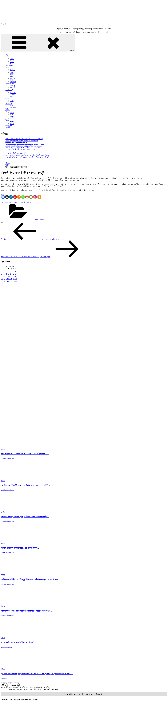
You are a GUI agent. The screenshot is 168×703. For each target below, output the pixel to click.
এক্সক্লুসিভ (8, 125)
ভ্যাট (11, 96)
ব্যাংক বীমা (13, 93)
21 (14, 279)
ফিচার (7, 120)
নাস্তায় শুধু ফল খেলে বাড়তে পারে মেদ (16, 143)
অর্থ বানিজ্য (8, 91)
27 (11, 281)
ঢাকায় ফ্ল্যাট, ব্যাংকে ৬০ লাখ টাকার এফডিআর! (17, 642)
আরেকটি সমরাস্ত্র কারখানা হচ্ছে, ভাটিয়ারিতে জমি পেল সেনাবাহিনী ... (25, 516)
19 (9, 279)
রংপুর (11, 80)
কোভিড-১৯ (8, 104)
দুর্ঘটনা (12, 60)
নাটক (11, 115)
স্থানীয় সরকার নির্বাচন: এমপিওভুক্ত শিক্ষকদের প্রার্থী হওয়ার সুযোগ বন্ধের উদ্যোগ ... (30, 579)
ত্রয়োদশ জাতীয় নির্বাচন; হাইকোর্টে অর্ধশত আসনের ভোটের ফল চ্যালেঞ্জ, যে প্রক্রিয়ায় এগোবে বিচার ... (37, 673)
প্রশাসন (12, 85)
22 (16, 279)
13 (11, 276)
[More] (39, 197)
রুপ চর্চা (12, 124)
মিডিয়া (7, 109)
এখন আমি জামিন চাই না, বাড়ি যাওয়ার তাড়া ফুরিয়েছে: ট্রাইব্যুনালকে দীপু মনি (27, 157)
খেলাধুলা (7, 98)
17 (4, 279)
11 (7, 276)
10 (4, 276)
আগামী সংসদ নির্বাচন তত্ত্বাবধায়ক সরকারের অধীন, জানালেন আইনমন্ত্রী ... (26, 611)
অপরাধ (12, 89)
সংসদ (11, 63)
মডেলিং (12, 113)
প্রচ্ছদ (7, 54)
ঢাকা (11, 69)
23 (2, 281)
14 (14, 276)
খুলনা (11, 74)
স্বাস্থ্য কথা (13, 107)
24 (4, 281)
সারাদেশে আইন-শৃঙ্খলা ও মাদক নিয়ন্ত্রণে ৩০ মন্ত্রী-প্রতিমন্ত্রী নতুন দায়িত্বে (27, 155)
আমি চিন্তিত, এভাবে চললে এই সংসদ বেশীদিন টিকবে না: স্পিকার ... (25, 453)
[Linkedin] (11, 197)
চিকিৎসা (12, 105)
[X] (7, 197)
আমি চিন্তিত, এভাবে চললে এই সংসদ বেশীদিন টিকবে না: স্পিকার (24, 139)
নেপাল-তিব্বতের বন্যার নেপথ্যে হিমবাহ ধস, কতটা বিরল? (21, 141)
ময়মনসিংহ (13, 82)
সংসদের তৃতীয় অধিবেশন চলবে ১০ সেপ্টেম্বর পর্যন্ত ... (20, 548)
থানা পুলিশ (13, 87)
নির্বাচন (12, 62)
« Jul (2, 286)
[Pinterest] (15, 197)
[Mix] (19, 197)
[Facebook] (3, 197)
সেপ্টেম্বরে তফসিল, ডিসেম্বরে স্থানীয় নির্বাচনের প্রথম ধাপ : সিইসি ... (25, 485)
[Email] (31, 197)
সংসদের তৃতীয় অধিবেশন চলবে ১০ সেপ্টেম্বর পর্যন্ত (20, 149)
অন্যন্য (7, 127)
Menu (72, 50)
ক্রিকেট (12, 100)
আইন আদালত (9, 84)
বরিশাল (12, 76)
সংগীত (12, 118)
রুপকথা (12, 122)
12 (9, 276)
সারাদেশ (7, 67)
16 (2, 279)
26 (9, 281)
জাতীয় (7, 56)
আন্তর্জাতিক (9, 65)
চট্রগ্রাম (12, 71)
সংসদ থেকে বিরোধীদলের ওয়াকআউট (15, 153)
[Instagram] (35, 197)
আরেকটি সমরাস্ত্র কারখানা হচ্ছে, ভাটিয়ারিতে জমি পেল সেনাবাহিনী (23, 147)
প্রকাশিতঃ (16, 202)
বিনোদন (7, 111)
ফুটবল (11, 102)
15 (16, 276)
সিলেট (11, 73)
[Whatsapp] (23, 197)
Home (7, 163)
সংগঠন (12, 58)
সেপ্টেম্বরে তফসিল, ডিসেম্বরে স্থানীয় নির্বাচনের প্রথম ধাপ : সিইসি (24, 145)
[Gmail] (27, 197)
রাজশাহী (12, 78)
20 (11, 279)
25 (7, 281)
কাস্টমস (12, 94)
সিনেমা (12, 116)
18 (7, 279)
